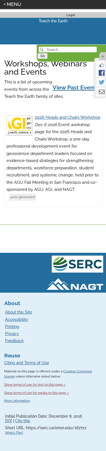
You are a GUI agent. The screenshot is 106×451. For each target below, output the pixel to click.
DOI (8, 420)
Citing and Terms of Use (26, 363)
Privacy (12, 333)
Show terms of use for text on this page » (35, 385)
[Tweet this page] (100, 82)
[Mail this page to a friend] (100, 92)
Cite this (22, 420)
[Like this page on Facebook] (100, 64)
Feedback (14, 340)
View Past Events (78, 87)
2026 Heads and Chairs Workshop (67, 117)
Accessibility (16, 319)
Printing (12, 326)
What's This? (14, 433)
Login (70, 15)
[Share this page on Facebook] (100, 72)
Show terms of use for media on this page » (36, 393)
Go (42, 56)
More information (17, 401)
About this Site (18, 312)
